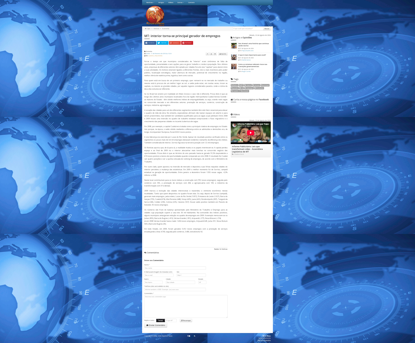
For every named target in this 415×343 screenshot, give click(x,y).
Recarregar (187, 320)
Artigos (161, 2)
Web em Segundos (264, 340)
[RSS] (194, 336)
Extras (180, 2)
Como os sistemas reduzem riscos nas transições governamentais (252, 65)
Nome (147, 265)
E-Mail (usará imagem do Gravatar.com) (158, 272)
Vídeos (170, 2)
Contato (191, 2)
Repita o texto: (150, 320)
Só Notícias (223, 249)
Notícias (149, 2)
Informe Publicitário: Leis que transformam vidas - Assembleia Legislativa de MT (247, 149)
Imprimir (223, 54)
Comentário (149, 293)
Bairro (146, 279)
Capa (148, 29)
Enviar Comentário (156, 325)
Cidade (168, 279)
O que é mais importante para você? (252, 55)
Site (178, 272)
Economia (165, 29)
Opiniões (242, 37)
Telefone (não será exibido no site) (156, 286)
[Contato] (189, 336)
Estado (200, 279)
